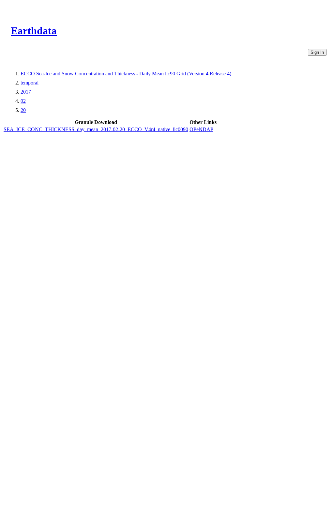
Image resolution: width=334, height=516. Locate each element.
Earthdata (34, 31)
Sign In (317, 52)
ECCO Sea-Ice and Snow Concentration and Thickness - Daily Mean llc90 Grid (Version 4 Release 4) (126, 73)
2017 (26, 92)
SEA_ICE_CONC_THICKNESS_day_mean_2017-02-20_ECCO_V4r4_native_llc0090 (96, 129)
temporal (29, 82)
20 (23, 110)
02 (23, 101)
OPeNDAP (201, 129)
